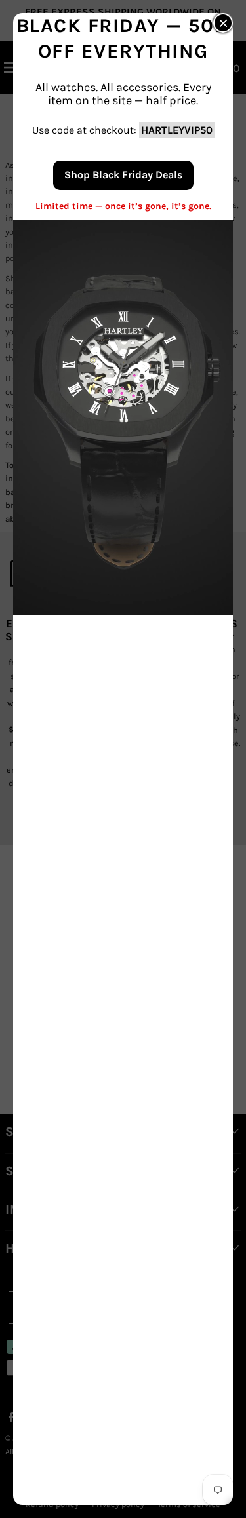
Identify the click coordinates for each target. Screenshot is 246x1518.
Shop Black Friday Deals (123, 174)
